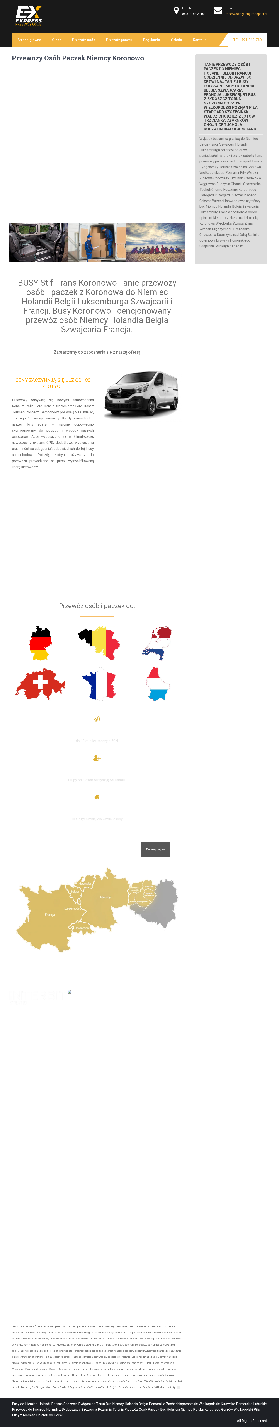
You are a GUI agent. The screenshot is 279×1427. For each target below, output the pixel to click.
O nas (56, 40)
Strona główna (29, 40)
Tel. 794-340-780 (247, 40)
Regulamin (151, 40)
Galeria (176, 40)
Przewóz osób (83, 40)
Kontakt (199, 40)
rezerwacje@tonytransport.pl (246, 14)
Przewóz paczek (119, 40)
